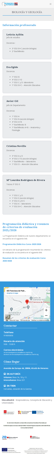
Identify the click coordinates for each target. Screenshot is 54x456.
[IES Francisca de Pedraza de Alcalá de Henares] (9, 4)
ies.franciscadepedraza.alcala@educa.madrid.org (18, 352)
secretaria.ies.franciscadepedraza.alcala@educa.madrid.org (21, 354)
